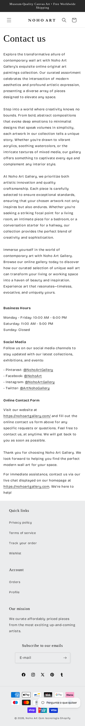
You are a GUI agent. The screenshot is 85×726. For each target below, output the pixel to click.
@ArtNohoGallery (35, 388)
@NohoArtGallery (38, 370)
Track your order (23, 543)
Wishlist (15, 553)
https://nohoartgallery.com (26, 486)
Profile (14, 592)
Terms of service (22, 533)
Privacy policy (20, 522)
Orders (14, 582)
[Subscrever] (65, 657)
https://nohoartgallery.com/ (27, 416)
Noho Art (32, 718)
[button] (9, 20)
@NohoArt (33, 376)
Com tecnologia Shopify (54, 718)
